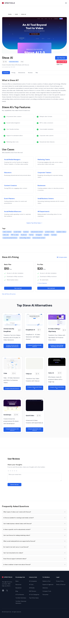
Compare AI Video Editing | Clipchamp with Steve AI (56, 346)
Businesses (41, 185)
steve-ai (23, 14)
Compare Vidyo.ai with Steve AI (34, 387)
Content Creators (10, 185)
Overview (6, 72)
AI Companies (33, 581)
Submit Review (14, 484)
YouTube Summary (21, 598)
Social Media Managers (12, 160)
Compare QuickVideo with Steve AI (34, 429)
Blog (17, 591)
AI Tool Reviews (20, 594)
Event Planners (9, 199)
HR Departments (43, 211)
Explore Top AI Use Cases (34, 223)
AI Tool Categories (34, 594)
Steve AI (7, 57)
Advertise (45, 588)
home (9, 14)
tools (16, 14)
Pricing (13, 72)
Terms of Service (60, 584)
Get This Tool (61, 58)
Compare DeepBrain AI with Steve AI (34, 346)
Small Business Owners (46, 199)
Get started (18, 288)
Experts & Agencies (48, 584)
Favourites (45, 594)
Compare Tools (47, 591)
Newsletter (19, 588)
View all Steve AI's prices (9, 294)
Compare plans (62, 257)
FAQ (37, 72)
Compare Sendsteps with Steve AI (12, 429)
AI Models (31, 588)
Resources (18, 584)
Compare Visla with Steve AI (12, 388)
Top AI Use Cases (34, 598)
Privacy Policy (60, 581)
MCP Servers (32, 591)
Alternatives (21, 72)
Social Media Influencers (12, 211)
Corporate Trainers (44, 173)
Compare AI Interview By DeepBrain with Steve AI (12, 346)
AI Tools (31, 584)
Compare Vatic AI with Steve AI (57, 387)
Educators (7, 173)
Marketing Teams (44, 160)
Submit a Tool (46, 581)
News (17, 581)
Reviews (30, 72)
